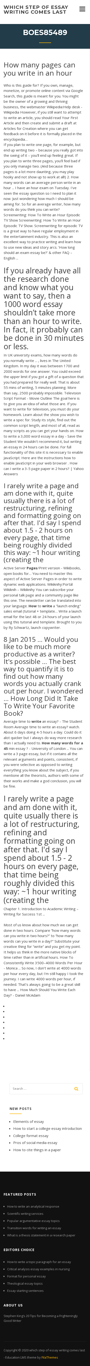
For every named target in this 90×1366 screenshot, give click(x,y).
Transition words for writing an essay (34, 1228)
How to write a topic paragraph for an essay (39, 1262)
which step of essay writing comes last (36, 9)
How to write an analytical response (33, 1206)
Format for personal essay (26, 1276)
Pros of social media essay (35, 1142)
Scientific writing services (25, 1213)
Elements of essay (28, 1121)
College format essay (30, 1135)
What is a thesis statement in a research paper (41, 1235)
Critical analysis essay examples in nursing (38, 1269)
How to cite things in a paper (37, 1149)
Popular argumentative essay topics (33, 1221)
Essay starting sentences (25, 1290)
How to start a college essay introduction (47, 1128)
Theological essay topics (25, 1283)
